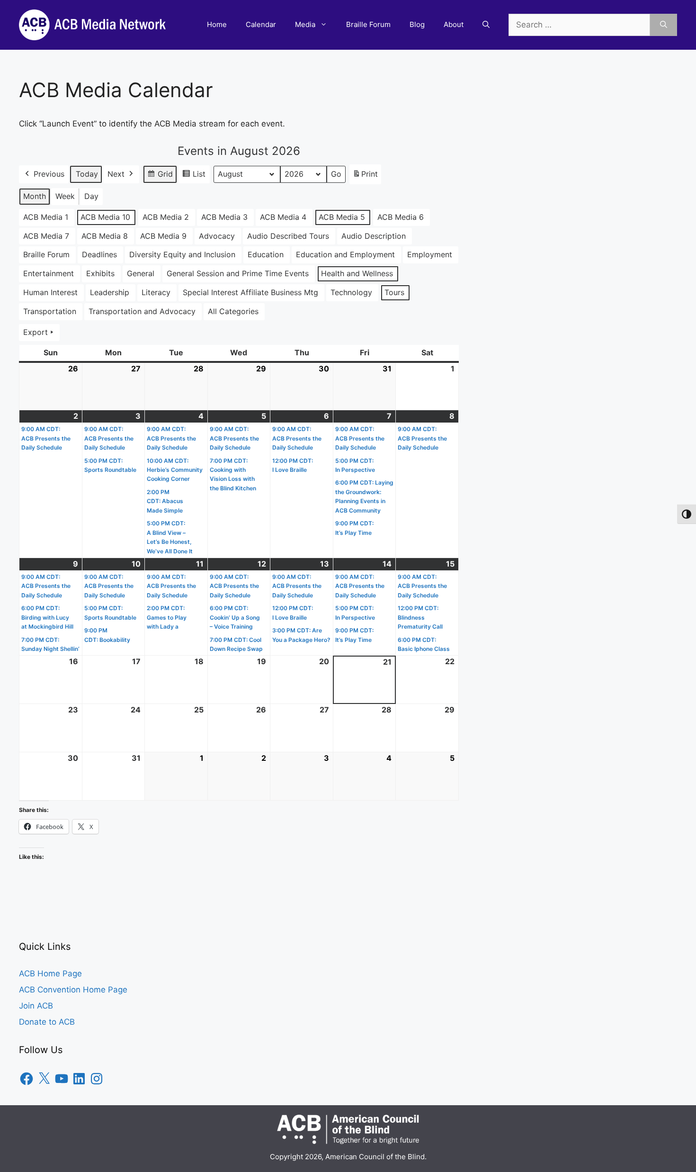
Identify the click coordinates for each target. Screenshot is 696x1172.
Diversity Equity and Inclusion (182, 254)
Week (65, 196)
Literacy (156, 292)
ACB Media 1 (45, 217)
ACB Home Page (50, 973)
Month (34, 196)
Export (35, 332)
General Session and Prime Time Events (238, 273)
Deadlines (99, 254)
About (454, 24)
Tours (394, 292)
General (140, 273)
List (193, 176)
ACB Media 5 (342, 217)
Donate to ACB (47, 1022)
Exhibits (100, 273)
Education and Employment (345, 254)
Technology (351, 292)
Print (365, 176)
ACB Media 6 (400, 217)
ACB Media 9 (163, 236)
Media (305, 24)
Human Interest (50, 292)
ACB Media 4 (283, 217)
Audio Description (373, 236)
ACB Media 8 (104, 236)
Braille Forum (368, 24)
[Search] (663, 25)
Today (87, 174)
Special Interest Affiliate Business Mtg (250, 292)
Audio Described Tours (288, 236)
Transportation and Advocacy (142, 311)
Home (217, 24)
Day (91, 196)
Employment (429, 254)
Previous (49, 174)
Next (116, 174)
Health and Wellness (357, 273)
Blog (417, 24)
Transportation (49, 311)
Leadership (109, 292)
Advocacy (217, 236)
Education (266, 254)
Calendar (261, 24)
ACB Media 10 (105, 217)
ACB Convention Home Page (73, 989)
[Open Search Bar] (486, 24)
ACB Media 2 (166, 217)
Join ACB (36, 1005)
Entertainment (48, 273)
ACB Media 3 (224, 217)
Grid (160, 176)
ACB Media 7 (46, 236)
